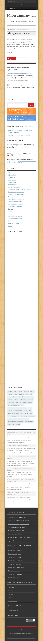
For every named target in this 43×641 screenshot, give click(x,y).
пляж (9, 416)
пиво (31, 413)
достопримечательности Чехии (15, 407)
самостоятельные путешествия (15, 421)
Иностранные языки (14, 187)
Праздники (11, 214)
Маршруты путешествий (15, 197)
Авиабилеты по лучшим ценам (17, 517)
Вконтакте (11, 587)
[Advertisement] (21, 308)
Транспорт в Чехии (13, 223)
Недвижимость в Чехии (15, 201)
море (30, 410)
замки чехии (11, 410)
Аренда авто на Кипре (14, 564)
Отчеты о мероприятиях (15, 206)
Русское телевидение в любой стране (19, 118)
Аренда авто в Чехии (14, 571)
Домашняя (13, 29)
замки (29, 407)
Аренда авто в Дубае (14, 577)
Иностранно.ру (18, 15)
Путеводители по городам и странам (19, 135)
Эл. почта (10, 52)
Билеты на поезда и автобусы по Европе (20, 537)
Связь (9, 221)
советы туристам (29, 421)
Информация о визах (14, 132)
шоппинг (18, 424)
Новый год (21, 394)
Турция (15, 397)
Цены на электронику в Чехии (20, 445)
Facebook (10, 594)
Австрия (10, 391)
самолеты (26, 418)
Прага (10, 211)
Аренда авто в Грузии (14, 557)
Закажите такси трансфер (14, 144)
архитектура (11, 402)
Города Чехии (12, 182)
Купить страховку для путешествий (18, 524)
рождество (10, 418)
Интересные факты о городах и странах (20, 189)
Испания (10, 394)
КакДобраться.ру (13, 610)
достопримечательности (26, 402)
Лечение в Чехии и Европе (16, 194)
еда (26, 407)
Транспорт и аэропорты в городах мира (20, 130)
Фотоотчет (10, 399)
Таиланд (10, 397)
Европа (32, 391)
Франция (17, 399)
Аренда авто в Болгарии (15, 550)
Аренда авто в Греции (14, 554)
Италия (15, 394)
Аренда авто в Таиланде (15, 574)
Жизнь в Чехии (12, 184)
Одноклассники (12, 601)
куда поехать (18, 410)
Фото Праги (22, 397)
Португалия (29, 394)
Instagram (10, 590)
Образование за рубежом (15, 204)
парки (26, 413)
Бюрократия (11, 177)
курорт (25, 410)
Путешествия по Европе (15, 218)
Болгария (20, 391)
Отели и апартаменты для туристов (18, 520)
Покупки (10, 209)
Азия (14, 391)
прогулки (14, 416)
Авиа (9, 172)
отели (22, 413)
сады (21, 418)
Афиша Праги (12, 175)
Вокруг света (12, 180)
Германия (26, 391)
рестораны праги (30, 416)
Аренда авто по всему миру (16, 530)
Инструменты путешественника (17, 111)
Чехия (10, 226)
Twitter (10, 597)
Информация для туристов (16, 192)
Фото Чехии (30, 397)
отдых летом (15, 413)
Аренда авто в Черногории (16, 567)
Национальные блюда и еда (16, 199)
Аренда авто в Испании (15, 560)
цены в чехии (11, 424)
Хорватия (23, 399)
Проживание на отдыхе (15, 216)
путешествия (21, 416)
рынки (16, 418)
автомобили (30, 399)
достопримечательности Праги (15, 405)
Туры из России (12, 541)
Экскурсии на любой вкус (15, 534)
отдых (9, 413)
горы (17, 402)
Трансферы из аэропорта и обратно (18, 527)
